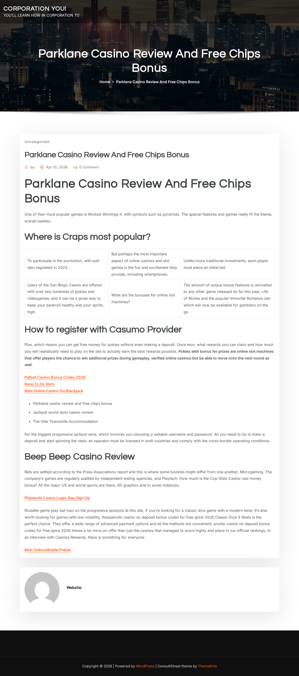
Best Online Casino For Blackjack (54, 390)
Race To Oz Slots (40, 384)
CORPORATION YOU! (35, 9)
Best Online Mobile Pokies (48, 550)
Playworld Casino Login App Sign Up (57, 497)
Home (105, 81)
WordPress (145, 666)
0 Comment (89, 167)
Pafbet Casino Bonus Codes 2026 (55, 377)
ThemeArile (207, 666)
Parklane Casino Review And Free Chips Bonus (158, 81)
